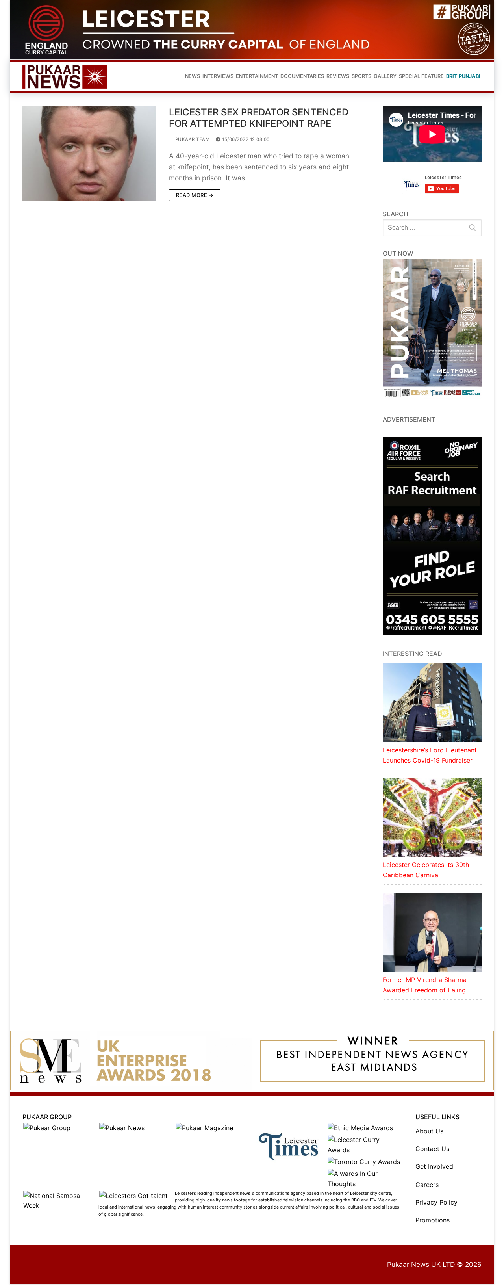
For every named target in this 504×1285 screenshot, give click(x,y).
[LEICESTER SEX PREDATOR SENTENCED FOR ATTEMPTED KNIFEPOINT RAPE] (89, 153)
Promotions (432, 1220)
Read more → (195, 195)
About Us (429, 1131)
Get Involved (434, 1166)
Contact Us (432, 1149)
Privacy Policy (436, 1202)
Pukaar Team (191, 139)
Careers (427, 1184)
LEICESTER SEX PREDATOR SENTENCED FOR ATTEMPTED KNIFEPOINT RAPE (258, 117)
